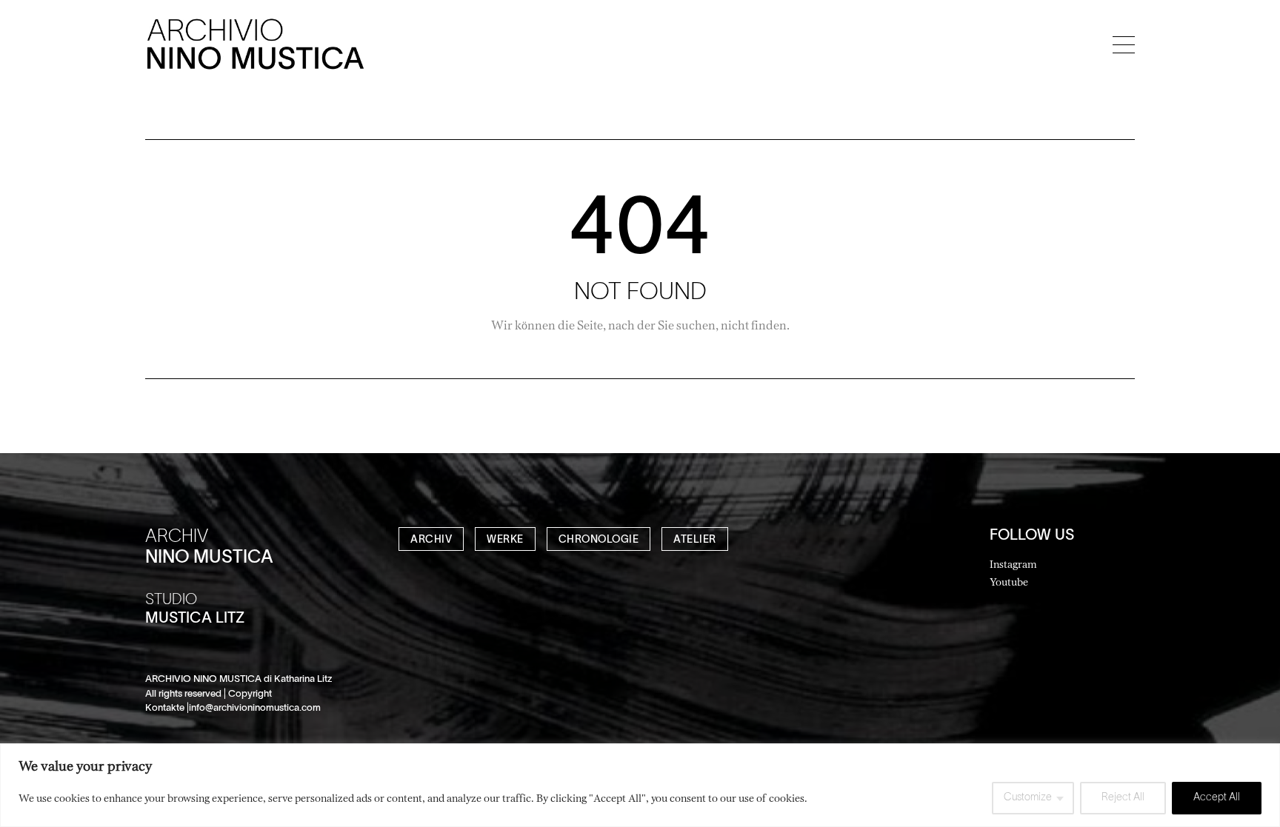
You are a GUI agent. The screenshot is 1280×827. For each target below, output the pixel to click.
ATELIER (694, 540)
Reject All (1122, 798)
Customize (1028, 798)
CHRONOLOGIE (599, 540)
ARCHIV (431, 540)
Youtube (1009, 581)
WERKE (505, 540)
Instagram (1013, 564)
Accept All (1216, 798)
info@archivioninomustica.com (255, 708)
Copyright (250, 694)
